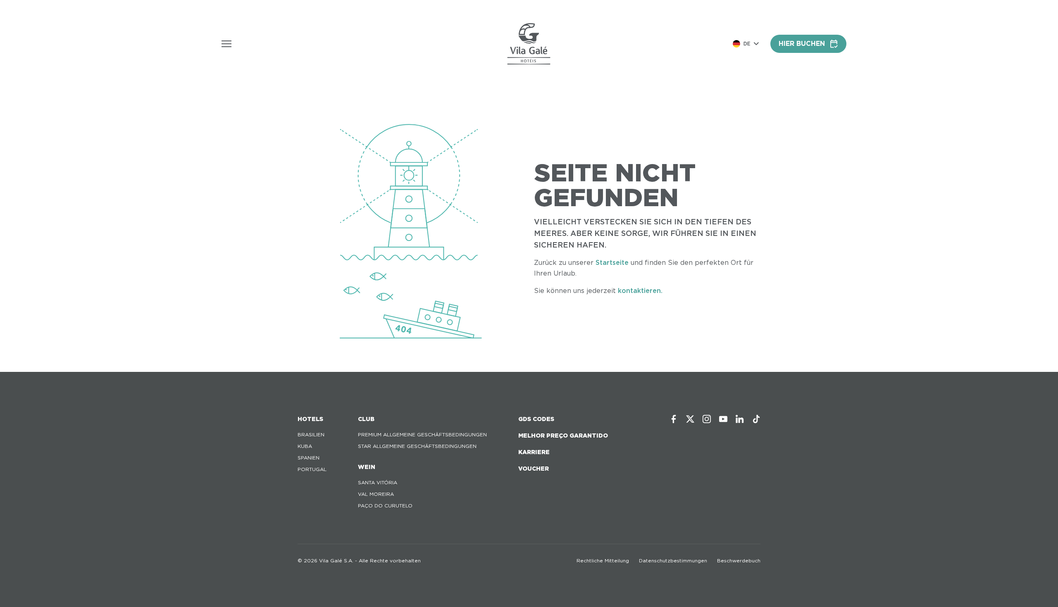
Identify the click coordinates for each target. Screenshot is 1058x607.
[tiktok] (756, 419)
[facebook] (674, 419)
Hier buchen (802, 44)
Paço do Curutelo (385, 505)
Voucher (533, 468)
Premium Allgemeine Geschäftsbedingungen (422, 434)
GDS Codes (536, 419)
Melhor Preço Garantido (563, 435)
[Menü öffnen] (226, 43)
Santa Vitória (377, 482)
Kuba (305, 446)
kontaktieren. (640, 291)
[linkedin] (740, 419)
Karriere (534, 452)
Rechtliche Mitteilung (603, 560)
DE (747, 43)
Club (366, 419)
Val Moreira (376, 494)
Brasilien (311, 434)
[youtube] (723, 419)
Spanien (308, 458)
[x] (690, 419)
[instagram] (707, 419)
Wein (366, 467)
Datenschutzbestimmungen (673, 560)
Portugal (312, 469)
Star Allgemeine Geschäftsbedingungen (417, 446)
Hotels (310, 419)
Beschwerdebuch (738, 560)
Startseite (612, 263)
